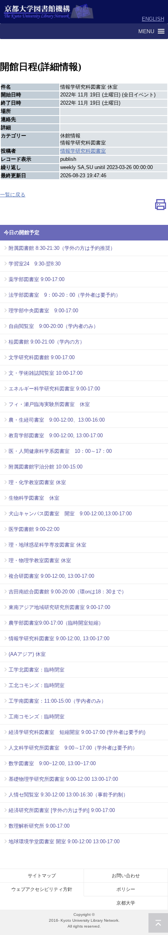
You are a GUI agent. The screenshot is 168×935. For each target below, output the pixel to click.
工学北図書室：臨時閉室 (36, 670)
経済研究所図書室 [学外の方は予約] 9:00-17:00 (62, 810)
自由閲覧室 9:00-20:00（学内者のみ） (53, 326)
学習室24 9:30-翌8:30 (35, 264)
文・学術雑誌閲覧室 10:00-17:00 (45, 373)
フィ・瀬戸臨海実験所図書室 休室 (49, 404)
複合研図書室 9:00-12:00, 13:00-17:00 (51, 576)
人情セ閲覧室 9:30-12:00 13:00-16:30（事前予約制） (68, 795)
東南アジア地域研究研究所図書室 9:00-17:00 (59, 607)
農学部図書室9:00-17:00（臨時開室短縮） (56, 623)
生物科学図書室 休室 (34, 498)
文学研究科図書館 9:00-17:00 (42, 357)
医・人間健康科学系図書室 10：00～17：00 (60, 451)
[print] (160, 206)
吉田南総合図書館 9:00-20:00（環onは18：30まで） (68, 592)
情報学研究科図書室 (83, 151)
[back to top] (158, 923)
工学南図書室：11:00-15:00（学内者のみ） (57, 701)
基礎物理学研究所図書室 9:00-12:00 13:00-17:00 (63, 779)
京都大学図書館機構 (49, 11)
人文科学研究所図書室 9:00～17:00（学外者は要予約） (73, 748)
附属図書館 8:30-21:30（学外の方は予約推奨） (62, 248)
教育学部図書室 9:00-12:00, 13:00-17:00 (56, 435)
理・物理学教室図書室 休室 (40, 560)
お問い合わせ (126, 875)
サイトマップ (42, 875)
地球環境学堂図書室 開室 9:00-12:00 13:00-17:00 (64, 841)
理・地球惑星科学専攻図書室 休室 (47, 545)
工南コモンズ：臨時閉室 (36, 717)
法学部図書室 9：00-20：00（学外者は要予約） (65, 295)
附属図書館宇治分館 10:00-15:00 (45, 467)
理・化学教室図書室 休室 (37, 482)
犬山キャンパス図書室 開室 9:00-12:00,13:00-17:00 (70, 513)
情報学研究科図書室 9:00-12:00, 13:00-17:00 (59, 638)
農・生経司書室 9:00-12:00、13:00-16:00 (57, 420)
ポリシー (125, 889)
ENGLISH (153, 19)
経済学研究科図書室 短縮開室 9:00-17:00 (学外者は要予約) (77, 732)
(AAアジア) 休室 (27, 654)
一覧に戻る (12, 195)
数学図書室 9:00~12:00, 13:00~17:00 (52, 763)
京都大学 (125, 903)
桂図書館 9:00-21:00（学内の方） (47, 342)
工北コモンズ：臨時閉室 (36, 685)
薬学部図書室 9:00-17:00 (36, 279)
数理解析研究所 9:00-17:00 (39, 826)
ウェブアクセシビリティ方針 (41, 889)
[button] (146, 31)
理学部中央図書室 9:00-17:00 (43, 310)
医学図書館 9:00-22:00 (34, 529)
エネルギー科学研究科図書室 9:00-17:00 (54, 389)
